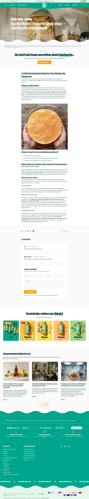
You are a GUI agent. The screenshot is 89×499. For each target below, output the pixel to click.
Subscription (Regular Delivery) (10, 457)
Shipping (5, 451)
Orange (61, 337)
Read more (5, 399)
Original (78, 337)
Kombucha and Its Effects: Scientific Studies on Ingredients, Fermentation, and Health (73, 385)
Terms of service (15, 493)
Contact (5, 455)
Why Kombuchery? (7, 459)
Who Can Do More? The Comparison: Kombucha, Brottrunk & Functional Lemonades (13, 385)
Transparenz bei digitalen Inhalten (11, 474)
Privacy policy (10, 493)
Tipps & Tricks (28, 19)
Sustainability (6, 464)
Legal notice (25, 493)
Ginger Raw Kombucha (29, 451)
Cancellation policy (6, 495)
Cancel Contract (7, 472)
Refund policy (5, 493)
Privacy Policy (45, 295)
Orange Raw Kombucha (29, 455)
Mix (11, 337)
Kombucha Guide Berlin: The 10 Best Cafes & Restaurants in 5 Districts (44, 385)
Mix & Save (26, 459)
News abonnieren (77, 428)
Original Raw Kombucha (29, 457)
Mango (27, 337)
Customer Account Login (9, 449)
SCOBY (20, 19)
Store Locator (6, 468)
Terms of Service (53, 295)
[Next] (84, 358)
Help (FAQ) (5, 453)
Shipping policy (20, 493)
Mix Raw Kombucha (28, 449)
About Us (5, 462)
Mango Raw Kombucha (29, 453)
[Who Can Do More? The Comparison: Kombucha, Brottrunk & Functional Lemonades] (16, 371)
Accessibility (6, 470)
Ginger (44, 337)
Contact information (12, 495)
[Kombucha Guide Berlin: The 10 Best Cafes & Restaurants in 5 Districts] (45, 371)
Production (5, 466)
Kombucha (14, 19)
